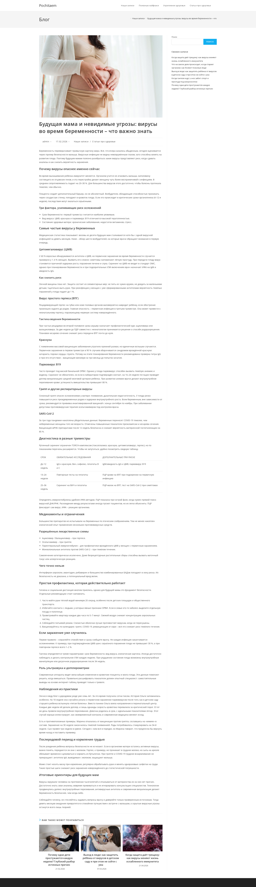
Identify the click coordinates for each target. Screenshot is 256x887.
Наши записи (81, 141)
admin (46, 141)
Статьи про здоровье (103, 141)
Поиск (174, 37)
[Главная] (128, 18)
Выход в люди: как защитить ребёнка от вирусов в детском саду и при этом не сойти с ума (101, 859)
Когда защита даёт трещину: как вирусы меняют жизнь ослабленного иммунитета (142, 858)
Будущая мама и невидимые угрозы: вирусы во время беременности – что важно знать (188, 18)
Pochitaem (47, 5)
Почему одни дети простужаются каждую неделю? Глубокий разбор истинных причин (59, 859)
